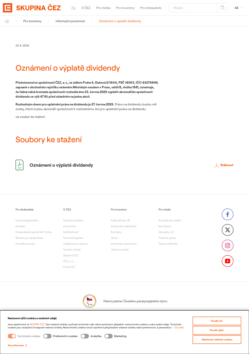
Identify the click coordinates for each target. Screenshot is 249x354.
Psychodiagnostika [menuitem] (27, 220)
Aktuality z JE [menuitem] (166, 232)
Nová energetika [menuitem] (73, 238)
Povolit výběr (217, 330)
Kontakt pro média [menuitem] (170, 220)
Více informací (16, 345)
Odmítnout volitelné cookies (217, 339)
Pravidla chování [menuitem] (25, 243)
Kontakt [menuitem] (20, 226)
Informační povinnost (70, 21)
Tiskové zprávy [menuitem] (167, 238)
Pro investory (32, 21)
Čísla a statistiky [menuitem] (168, 243)
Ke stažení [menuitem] (165, 226)
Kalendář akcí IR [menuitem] (120, 220)
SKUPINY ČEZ (37, 324)
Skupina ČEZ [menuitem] (70, 255)
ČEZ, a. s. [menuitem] (68, 261)
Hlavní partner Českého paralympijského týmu (135, 301)
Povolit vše (217, 320)
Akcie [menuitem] (114, 238)
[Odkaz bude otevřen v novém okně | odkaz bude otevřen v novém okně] (227, 214)
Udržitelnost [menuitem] (70, 232)
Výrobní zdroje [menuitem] (72, 249)
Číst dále (179, 327)
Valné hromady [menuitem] (120, 249)
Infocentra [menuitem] (69, 226)
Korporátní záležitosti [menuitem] (124, 226)
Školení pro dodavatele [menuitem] (29, 238)
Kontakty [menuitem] (116, 232)
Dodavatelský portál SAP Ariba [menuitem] (33, 232)
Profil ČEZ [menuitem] (69, 267)
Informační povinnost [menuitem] (124, 243)
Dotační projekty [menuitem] (73, 220)
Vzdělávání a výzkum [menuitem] (75, 243)
